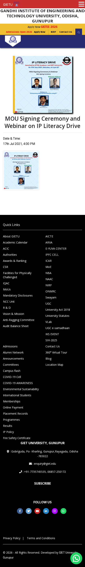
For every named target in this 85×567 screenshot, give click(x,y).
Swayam (50, 297)
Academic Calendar (15, 242)
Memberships (11, 401)
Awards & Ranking (14, 261)
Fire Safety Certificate (16, 438)
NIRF (53, 32)
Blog (48, 358)
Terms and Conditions (41, 538)
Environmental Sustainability (21, 389)
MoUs (7, 289)
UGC (48, 303)
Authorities (10, 254)
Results (7, 426)
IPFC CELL (52, 254)
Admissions (10, 346)
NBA (48, 273)
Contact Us (65, 32)
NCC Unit (9, 301)
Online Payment (13, 407)
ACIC (6, 248)
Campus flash (11, 371)
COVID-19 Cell (12, 377)
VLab (48, 322)
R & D (7, 308)
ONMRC (50, 291)
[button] (76, 558)
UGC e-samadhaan (57, 328)
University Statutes (57, 316)
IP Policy (8, 432)
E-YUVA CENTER (55, 248)
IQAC (6, 283)
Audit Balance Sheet (16, 326)
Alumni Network (13, 352)
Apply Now (43, 27)
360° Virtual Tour (56, 352)
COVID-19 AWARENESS (18, 383)
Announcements (13, 358)
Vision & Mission (13, 314)
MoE (48, 267)
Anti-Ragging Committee (18, 320)
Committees (11, 364)
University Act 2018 (57, 309)
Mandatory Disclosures (18, 295)
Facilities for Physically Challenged (17, 275)
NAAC (49, 279)
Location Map (54, 364)
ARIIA (48, 242)
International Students (17, 395)
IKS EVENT (52, 334)
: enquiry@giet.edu (44, 463)
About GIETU (11, 236)
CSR (5, 267)
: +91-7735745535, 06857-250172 (44, 472)
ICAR (48, 261)
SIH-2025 (51, 340)
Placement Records (15, 413)
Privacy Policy (11, 538)
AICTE (49, 236)
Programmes (11, 420)
